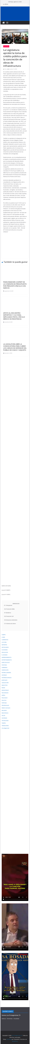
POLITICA (4, 700)
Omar (5, 69)
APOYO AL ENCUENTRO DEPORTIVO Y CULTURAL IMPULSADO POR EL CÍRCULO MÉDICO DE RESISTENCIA (14, 316)
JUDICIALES (4, 680)
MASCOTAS (4, 685)
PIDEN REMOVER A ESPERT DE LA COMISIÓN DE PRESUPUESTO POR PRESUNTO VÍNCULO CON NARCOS (15, 285)
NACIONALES (5, 692)
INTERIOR (4, 675)
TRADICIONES (5, 725)
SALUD (3, 715)
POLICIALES (4, 698)
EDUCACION (5, 652)
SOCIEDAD (4, 718)
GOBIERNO (4, 667)
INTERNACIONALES (6, 677)
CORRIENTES (5, 639)
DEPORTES (4, 644)
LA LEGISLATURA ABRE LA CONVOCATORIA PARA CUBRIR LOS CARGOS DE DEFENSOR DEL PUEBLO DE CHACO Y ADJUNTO (15, 347)
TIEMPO (4, 723)
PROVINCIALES (5, 705)
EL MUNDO (4, 655)
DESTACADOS (5, 647)
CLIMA (3, 637)
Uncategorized (5, 728)
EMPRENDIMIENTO (6, 657)
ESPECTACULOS (6, 662)
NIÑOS (3, 695)
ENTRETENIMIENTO (7, 660)
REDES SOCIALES (6, 708)
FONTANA (4, 665)
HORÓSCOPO (5, 670)
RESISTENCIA (5, 713)
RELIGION (4, 710)
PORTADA (4, 703)
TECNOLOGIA (5, 720)
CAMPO (4, 634)
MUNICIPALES (5, 690)
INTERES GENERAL (6, 672)
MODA (3, 687)
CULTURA (4, 642)
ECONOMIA (5, 650)
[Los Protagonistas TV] (3, 22)
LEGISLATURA (6, 46)
